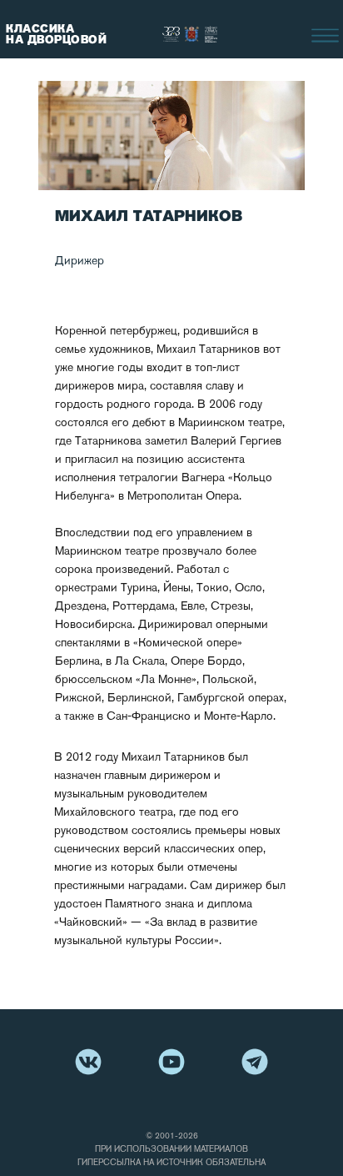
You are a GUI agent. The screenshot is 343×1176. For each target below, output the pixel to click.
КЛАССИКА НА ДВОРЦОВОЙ (56, 35)
